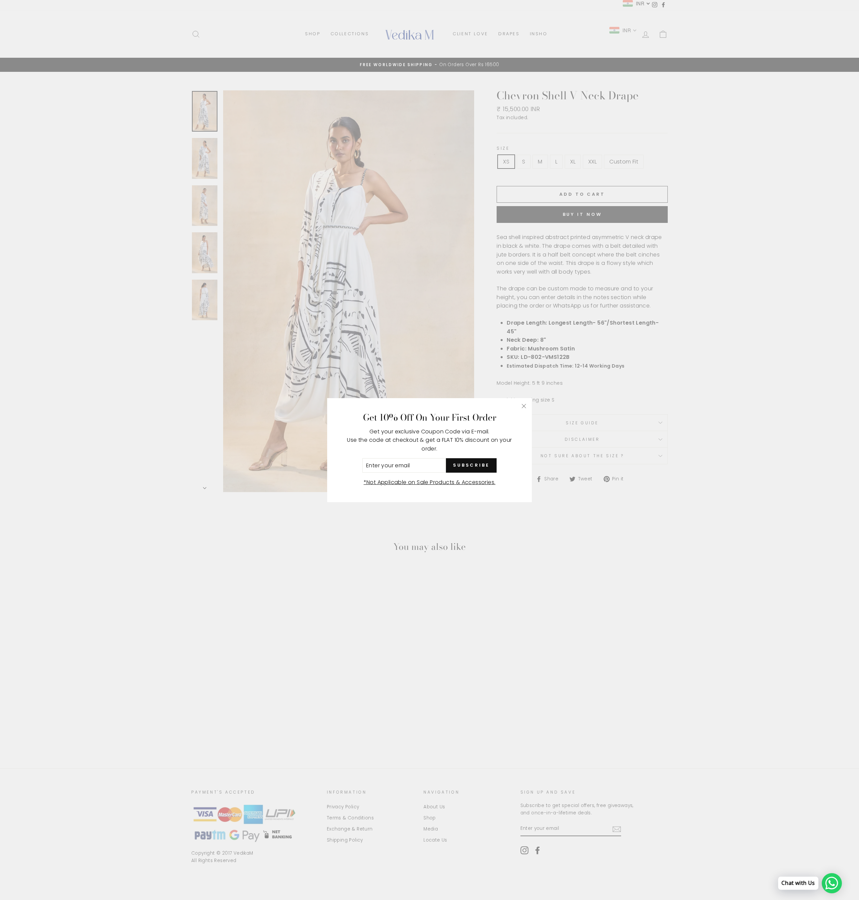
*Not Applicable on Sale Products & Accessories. (430, 482)
